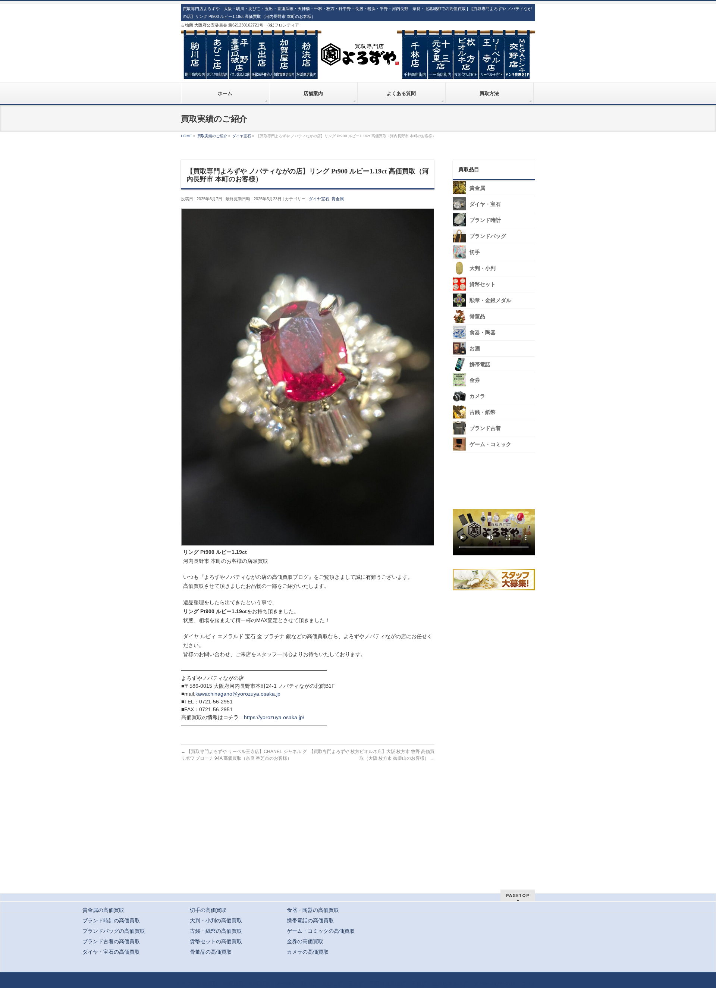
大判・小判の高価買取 (216, 920)
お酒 (475, 348)
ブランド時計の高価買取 (111, 920)
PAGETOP (518, 895)
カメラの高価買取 (308, 952)
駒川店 (309, 984)
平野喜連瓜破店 (387, 984)
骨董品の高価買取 (211, 952)
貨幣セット (483, 284)
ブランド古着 (485, 428)
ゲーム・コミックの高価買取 (321, 931)
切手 (475, 252)
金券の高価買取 (305, 941)
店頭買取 (207, 984)
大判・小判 (483, 268)
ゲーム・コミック (490, 444)
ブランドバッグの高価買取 (113, 931)
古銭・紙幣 (483, 412)
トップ (184, 984)
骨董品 (477, 316)
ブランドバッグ (488, 236)
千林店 (419, 984)
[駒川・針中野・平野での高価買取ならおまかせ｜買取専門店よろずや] (358, 70)
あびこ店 (332, 984)
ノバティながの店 (494, 984)
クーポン (285, 984)
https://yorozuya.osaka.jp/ (274, 717)
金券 (475, 380)
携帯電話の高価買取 (310, 920)
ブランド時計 (485, 220)
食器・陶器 (483, 332)
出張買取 (259, 984)
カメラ (477, 396)
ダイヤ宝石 (319, 199)
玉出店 (356, 984)
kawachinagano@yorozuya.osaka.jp (237, 694)
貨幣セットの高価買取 (216, 941)
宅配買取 (233, 984)
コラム (528, 984)
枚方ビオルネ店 (450, 984)
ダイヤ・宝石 (485, 204)
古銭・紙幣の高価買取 (216, 931)
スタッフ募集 (495, 579)
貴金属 (338, 199)
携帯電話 (480, 364)
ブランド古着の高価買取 (111, 941)
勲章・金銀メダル (490, 300)
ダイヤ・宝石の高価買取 (111, 952)
